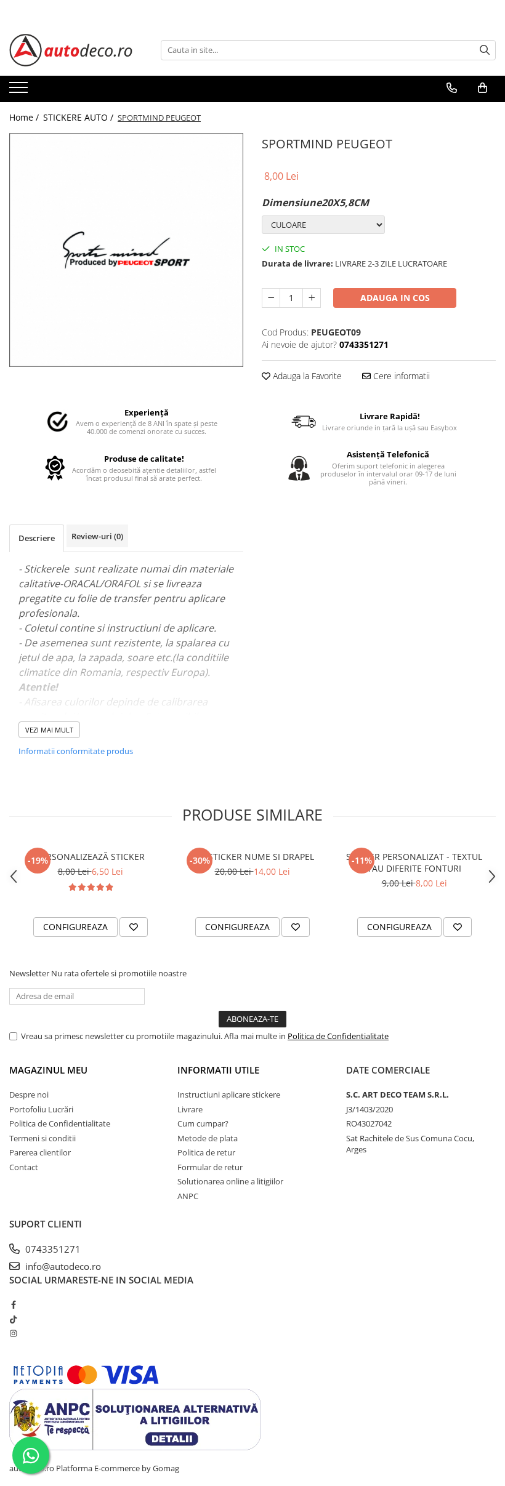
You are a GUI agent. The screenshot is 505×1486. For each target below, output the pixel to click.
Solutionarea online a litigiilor (230, 1181)
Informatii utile (218, 1070)
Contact (23, 1167)
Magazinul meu (48, 1070)
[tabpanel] (126, 250)
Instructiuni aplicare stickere (228, 1094)
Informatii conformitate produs (75, 751)
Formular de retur (210, 1167)
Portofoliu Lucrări (41, 1109)
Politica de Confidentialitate (338, 1036)
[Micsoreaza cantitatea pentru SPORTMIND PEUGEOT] (271, 298)
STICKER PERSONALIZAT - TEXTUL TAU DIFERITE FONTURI (414, 862)
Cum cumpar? (202, 1123)
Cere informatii (400, 376)
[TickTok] (13, 1319)
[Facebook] (13, 1304)
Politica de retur (206, 1152)
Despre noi (29, 1094)
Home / (25, 117)
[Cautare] (485, 50)
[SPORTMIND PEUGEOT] (126, 250)
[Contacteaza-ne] (452, 88)
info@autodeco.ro (62, 1266)
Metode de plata (207, 1138)
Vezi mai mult (49, 729)
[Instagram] (13, 1333)
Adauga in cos (395, 297)
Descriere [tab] (36, 538)
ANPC (187, 1196)
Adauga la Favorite (306, 376)
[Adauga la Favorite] (133, 927)
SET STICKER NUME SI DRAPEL (252, 856)
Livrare (190, 1109)
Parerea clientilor (40, 1152)
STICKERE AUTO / (79, 117)
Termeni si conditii (42, 1138)
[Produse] (20, 91)
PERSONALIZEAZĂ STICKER (90, 856)
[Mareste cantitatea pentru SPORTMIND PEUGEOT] (311, 298)
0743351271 (52, 1249)
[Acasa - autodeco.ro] (70, 50)
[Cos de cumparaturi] (482, 88)
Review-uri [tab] (97, 536)
